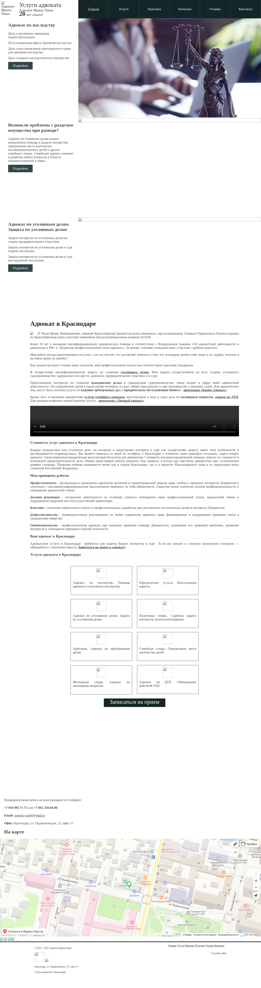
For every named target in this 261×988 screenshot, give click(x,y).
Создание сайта (218, 953)
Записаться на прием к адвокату (102, 547)
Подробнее (20, 65)
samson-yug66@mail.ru (29, 815)
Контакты (245, 9)
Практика (154, 9)
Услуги (124, 9)
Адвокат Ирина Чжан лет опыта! (40, 8)
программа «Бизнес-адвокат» (205, 390)
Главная (93, 9)
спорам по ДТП (226, 397)
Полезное (184, 9)
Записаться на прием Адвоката (134, 703)
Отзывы (215, 9)
